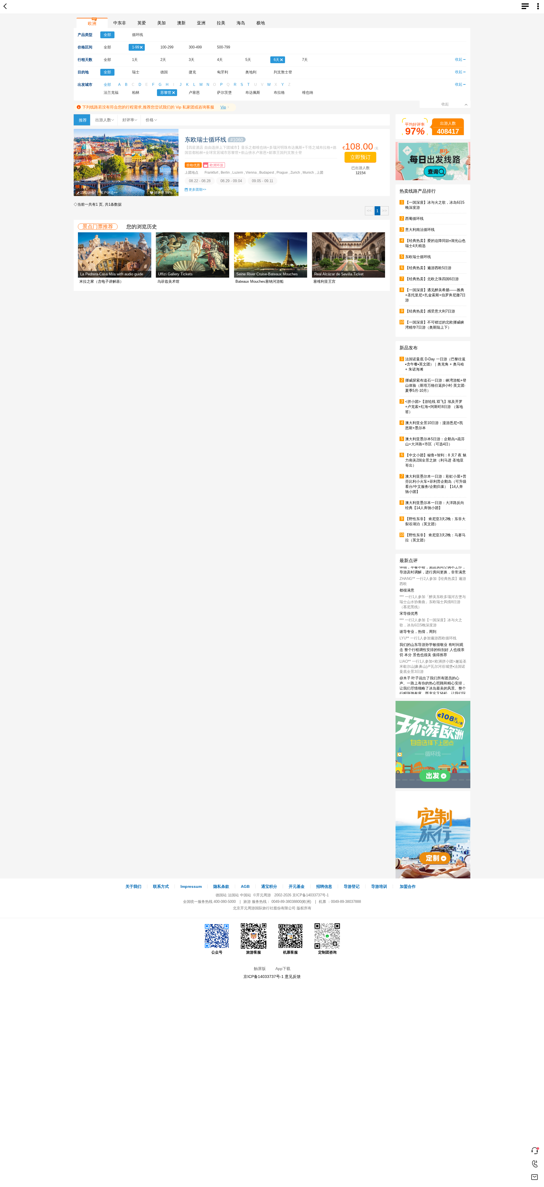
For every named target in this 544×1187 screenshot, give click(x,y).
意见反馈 (293, 976)
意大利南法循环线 (420, 229)
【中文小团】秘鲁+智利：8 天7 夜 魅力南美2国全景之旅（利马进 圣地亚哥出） (435, 460)
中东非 (119, 22)
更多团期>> (197, 190)
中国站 (245, 895)
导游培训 (379, 886)
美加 (161, 22)
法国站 (233, 895)
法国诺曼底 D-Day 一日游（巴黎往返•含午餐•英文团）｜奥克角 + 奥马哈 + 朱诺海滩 (435, 364)
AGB (245, 886)
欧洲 (92, 23)
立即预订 (360, 157)
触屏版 (260, 968)
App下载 (282, 968)
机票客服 (290, 952)
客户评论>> (109, 193)
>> (384, 210)
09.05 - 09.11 (262, 181)
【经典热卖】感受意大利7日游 (430, 311)
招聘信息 (324, 886)
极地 (260, 22)
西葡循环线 (414, 218)
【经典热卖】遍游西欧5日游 (428, 268)
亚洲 (201, 22)
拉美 (221, 22)
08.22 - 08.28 (200, 181)
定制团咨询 (327, 952)
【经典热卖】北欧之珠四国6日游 (432, 279)
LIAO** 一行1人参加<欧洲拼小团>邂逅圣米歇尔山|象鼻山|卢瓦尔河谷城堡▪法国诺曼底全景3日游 (433, 675)
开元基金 (297, 886)
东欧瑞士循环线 (214, 139)
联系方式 (161, 886)
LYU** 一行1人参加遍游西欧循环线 (428, 647)
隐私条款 (221, 886)
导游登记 (352, 886)
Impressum (191, 886)
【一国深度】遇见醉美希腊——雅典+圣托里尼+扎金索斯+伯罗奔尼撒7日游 (435, 295)
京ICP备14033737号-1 (310, 895)
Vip (223, 107)
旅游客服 (253, 952)
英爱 (141, 22)
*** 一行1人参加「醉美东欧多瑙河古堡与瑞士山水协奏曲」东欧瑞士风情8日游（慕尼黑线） (433, 611)
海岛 (241, 22)
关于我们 (133, 886)
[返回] (6, 7)
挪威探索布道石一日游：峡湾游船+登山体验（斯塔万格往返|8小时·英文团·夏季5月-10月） (435, 385)
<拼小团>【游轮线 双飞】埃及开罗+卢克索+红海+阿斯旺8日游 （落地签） (434, 406)
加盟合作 (408, 886)
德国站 (221, 895)
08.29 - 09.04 (231, 181)
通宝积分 (269, 886)
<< (369, 210)
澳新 (181, 22)
